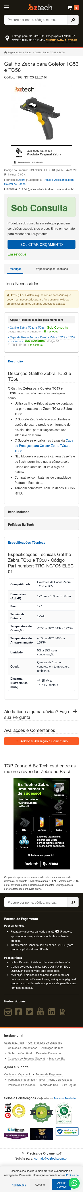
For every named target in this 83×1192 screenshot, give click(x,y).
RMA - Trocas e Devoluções (55, 1079)
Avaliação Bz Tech (52, 1048)
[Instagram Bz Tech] (8, 1014)
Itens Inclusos (18, 511)
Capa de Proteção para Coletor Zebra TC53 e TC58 (44, 445)
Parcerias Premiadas (48, 1053)
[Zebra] (19, 152)
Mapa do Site (57, 1058)
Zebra (28, 52)
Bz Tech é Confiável (20, 1053)
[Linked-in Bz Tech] (52, 1014)
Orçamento (24, 1074)
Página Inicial (14, 52)
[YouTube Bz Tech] (41, 1014)
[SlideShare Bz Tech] (64, 1014)
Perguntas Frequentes (21, 1079)
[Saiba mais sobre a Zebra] (41, 823)
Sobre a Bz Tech (14, 1042)
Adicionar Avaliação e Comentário (43, 741)
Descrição (15, 269)
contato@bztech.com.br (51, 1158)
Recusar (40, 1184)
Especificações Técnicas (52, 269)
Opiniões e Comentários (22, 1048)
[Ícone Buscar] (73, 20)
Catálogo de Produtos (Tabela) (26, 1058)
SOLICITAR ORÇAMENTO (41, 244)
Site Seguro (69, 1085)
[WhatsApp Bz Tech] (74, 1183)
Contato (9, 1074)
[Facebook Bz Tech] (19, 1014)
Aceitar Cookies (62, 1184)
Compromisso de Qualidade (45, 1042)
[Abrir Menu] (8, 7)
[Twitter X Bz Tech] (30, 1014)
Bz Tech (40, 7)
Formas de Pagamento (49, 1074)
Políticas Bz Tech (21, 524)
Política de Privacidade (22, 1085)
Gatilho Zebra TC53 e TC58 (27, 327)
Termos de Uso (49, 1085)
